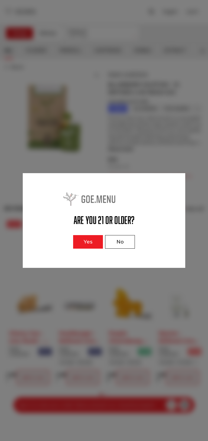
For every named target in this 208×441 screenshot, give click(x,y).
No (120, 242)
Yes (88, 242)
